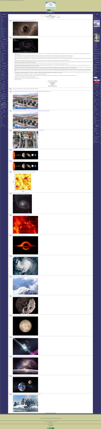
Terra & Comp (19, 79)
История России (2, 70)
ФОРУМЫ (4, 81)
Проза (1, 25)
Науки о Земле (95, 70)
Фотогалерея (2, 54)
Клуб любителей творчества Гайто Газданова (4, 96)
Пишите (9, 0)
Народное (95, 100)
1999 (1, 123)
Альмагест (95, 30)
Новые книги (2, 32)
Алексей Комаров (51, 425)
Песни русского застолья (96, 99)
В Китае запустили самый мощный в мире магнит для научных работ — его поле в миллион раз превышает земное (28, 130)
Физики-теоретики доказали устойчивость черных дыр (20, 235)
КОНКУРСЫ (4, 102)
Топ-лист (18, 0)
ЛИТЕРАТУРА (4, 14)
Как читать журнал (96, 109)
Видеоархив (2, 61)
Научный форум (2, 84)
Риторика (2, 58)
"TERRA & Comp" (96, 57)
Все (94, 135)
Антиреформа (95, 66)
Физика (94, 73)
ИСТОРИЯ (4, 68)
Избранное (95, 121)
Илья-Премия (2, 108)
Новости (12, 0)
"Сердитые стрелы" (3, 48)
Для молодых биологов (97, 83)
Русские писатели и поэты (97, 120)
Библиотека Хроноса (96, 87)
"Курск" (2, 22)
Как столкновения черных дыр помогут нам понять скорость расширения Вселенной (24, 20)
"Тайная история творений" (4, 43)
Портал (1, 0)
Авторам (95, 107)
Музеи (94, 97)
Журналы (95, 119)
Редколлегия (45, 421)
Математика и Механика (96, 71)
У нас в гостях (2, 33)
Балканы (2, 24)
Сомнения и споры (3, 31)
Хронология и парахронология (3, 74)
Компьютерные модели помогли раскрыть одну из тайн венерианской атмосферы (24, 315)
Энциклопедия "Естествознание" (96, 45)
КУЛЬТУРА (4, 50)
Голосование (15, 0)
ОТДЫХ (97, 95)
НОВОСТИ (97, 133)
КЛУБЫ (4, 91)
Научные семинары (96, 51)
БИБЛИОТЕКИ (97, 85)
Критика (2, 30)
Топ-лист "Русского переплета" (96, 128)
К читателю (2, 18)
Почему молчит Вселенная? (97, 18)
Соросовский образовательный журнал (96, 67)
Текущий (2, 117)
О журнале (95, 108)
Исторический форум (3, 88)
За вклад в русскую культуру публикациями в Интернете (4, 104)
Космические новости (96, 42)
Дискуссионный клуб (3, 83)
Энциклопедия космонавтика (95, 44)
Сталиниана (2, 79)
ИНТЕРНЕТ (96, 126)
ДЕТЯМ (4, 110)
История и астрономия (96, 29)
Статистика (54, 421)
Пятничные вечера (3, 93)
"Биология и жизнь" (96, 60)
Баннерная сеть (95, 130)
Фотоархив (2, 124)
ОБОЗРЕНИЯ (4, 39)
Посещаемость (95, 118)
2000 (1, 122)
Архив (50, 421)
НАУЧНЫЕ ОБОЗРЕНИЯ (97, 53)
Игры (94, 98)
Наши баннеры (95, 131)
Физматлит (95, 48)
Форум (1, 114)
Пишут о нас (95, 110)
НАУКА (97, 14)
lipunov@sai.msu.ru (58, 418)
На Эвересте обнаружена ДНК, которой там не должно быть (21, 276)
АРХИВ (4, 116)
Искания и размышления (3, 66)
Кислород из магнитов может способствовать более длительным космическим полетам (24, 356)
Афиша (1, 17)
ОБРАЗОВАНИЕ (97, 62)
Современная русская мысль (4, 65)
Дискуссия (21, 0)
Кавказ (1, 23)
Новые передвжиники (3, 53)
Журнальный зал (3, 37)
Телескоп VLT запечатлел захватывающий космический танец (21, 193)
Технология (95, 72)
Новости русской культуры (4, 16)
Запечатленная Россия (3, 78)
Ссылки (52, 421)
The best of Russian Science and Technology (97, 141)
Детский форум (2, 89)
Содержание (4, 0)
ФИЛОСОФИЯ (4, 63)
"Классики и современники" (4, 41)
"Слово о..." (2, 42)
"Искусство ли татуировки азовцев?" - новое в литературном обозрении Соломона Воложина (25, 88)
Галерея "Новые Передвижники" (50, 422)
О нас (7, 0)
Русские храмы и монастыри (3, 59)
